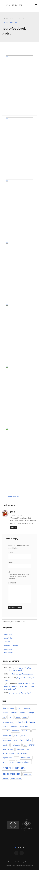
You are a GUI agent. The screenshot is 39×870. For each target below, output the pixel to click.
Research (11, 862)
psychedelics (7, 758)
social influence (14, 767)
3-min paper (8, 634)
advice (19, 708)
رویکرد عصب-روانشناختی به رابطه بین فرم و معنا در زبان (17, 668)
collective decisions (25, 721)
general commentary (13, 496)
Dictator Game (25, 731)
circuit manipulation (8, 722)
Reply (13, 528)
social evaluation (23, 762)
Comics (7, 641)
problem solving (8, 753)
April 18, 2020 (17, 515)
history (23, 735)
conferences (14, 726)
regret (16, 758)
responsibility (26, 757)
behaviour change (27, 712)
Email (10, 562)
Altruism (14, 712)
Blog (22, 862)
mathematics (16, 745)
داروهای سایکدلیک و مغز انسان (22, 674)
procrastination (22, 753)
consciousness (24, 726)
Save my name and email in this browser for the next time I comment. (19, 576)
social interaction (11, 773)
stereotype (27, 774)
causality (25, 717)
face (34, 731)
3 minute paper (8, 708)
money (32, 744)
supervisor (5, 778)
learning (5, 745)
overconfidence (8, 749)
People (17, 862)
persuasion (20, 749)
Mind (25, 745)
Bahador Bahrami (14, 5)
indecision (7, 740)
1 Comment (11, 23)
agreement (27, 708)
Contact (27, 862)
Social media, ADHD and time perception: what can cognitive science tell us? (19, 686)
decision (15, 730)
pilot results (8, 652)
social (12, 762)
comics (5, 726)
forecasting (7, 735)
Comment (12, 583)
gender (16, 735)
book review (8, 638)
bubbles (18, 717)
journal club (25, 739)
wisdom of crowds (16, 778)
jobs (9, 493)
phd (28, 749)
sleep (5, 762)
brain (10, 717)
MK (32, 865)
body (4, 717)
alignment (5, 712)
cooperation (6, 731)
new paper (8, 649)
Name (10, 552)
